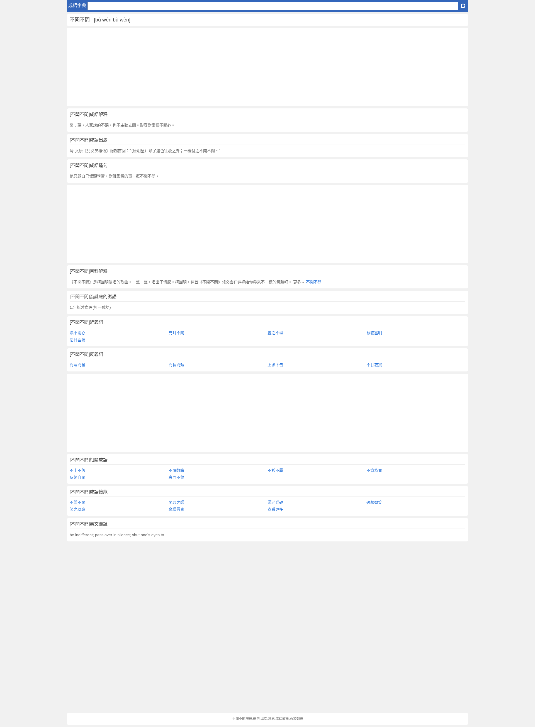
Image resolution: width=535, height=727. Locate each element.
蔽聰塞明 (374, 332)
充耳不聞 (176, 332)
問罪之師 (176, 502)
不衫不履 (275, 470)
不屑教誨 (176, 470)
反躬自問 (77, 477)
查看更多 (275, 509)
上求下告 (275, 365)
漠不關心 (77, 332)
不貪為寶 (374, 470)
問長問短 (176, 365)
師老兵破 (275, 502)
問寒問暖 (77, 365)
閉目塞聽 (77, 339)
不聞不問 (313, 282)
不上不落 (77, 470)
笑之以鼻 (77, 509)
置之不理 (275, 332)
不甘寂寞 (374, 365)
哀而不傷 (176, 477)
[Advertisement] (234, 67)
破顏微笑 (374, 502)
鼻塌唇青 (176, 509)
